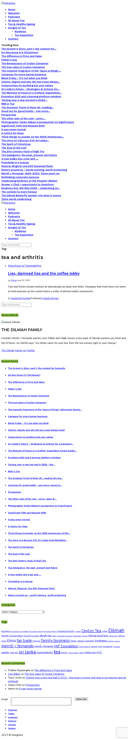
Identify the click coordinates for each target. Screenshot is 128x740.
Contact (13, 38)
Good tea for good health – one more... (25, 111)
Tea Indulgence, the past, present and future (29, 155)
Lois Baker (14, 674)
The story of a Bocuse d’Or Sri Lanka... (25, 140)
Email (4, 699)
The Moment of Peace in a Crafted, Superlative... (31, 92)
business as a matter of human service (27, 631)
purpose (116, 646)
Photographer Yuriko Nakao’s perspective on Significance (37, 122)
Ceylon (78, 631)
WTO (99, 652)
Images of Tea (17, 27)
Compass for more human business (23, 74)
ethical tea (113, 636)
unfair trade (73, 653)
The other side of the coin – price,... (23, 118)
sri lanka (27, 652)
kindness (101, 641)
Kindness (20, 31)
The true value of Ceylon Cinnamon (23, 67)
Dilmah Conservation (12, 635)
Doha (54, 636)
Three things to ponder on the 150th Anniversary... (32, 136)
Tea (39, 266)
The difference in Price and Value (21, 56)
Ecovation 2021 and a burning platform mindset (31, 96)
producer (108, 646)
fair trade (24, 640)
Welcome (14, 13)
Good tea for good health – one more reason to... (35, 485)
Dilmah (116, 630)
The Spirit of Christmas (16, 144)
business (6, 631)
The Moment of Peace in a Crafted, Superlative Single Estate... (42, 450)
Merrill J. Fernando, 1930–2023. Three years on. (30, 173)
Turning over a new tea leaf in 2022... (24, 100)
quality (5, 652)
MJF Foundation (66, 646)
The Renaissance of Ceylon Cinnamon (24, 63)
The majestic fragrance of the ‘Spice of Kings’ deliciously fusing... (45, 409)
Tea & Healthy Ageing (21, 24)
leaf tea (111, 641)
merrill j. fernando (17, 646)
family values (77, 640)
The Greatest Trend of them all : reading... (27, 107)
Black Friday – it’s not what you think (24, 78)
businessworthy (66, 631)
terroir (64, 652)
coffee (105, 631)
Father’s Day (9, 59)
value (81, 652)
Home (11, 9)
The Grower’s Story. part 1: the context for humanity (36, 368)
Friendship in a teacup (15, 162)
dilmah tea (46, 636)
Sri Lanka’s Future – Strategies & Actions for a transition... (41, 443)
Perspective (8, 114)
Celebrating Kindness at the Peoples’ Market (29, 180)
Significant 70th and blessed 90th (23, 125)
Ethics (11, 266)
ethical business (98, 636)
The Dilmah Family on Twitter (18, 350)
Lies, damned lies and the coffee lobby (44, 273)
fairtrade (36, 641)
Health (33, 266)
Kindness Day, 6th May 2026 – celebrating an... (30, 188)
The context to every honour (19, 191)
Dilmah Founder (31, 635)
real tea (14, 652)
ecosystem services (64, 636)
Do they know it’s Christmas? (19, 52)
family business (55, 640)
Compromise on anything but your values (27, 85)
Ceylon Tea (91, 630)
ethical (85, 636)
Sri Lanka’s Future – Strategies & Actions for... (30, 89)
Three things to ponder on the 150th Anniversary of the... (39, 533)
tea (57, 652)
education (77, 636)
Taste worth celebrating (16, 199)
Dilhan (14, 280)
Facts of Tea (22, 266)
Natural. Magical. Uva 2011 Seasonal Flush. (27, 166)
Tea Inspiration (24, 35)
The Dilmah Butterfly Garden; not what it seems (31, 195)
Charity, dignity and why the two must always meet (36, 430)
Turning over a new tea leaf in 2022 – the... (31, 464)
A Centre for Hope (12, 133)
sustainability (45, 652)
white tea (90, 652)
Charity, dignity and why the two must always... (30, 81)
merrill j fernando (44, 646)
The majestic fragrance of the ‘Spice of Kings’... (31, 70)
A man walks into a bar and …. (19, 158)
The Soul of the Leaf (13, 147)
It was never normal (13, 129)
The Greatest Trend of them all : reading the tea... (35, 478)
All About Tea (16, 20)
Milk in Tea (7, 103)
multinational (84, 646)
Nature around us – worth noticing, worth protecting (34, 169)
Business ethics (50, 631)
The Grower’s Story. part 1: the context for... (28, 48)
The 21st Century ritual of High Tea (22, 151)
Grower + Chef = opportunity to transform (27, 184)
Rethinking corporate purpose (20, 177)
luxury (117, 641)
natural (94, 646)
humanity (89, 640)
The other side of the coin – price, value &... (32, 499)
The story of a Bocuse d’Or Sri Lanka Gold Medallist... (37, 540)
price (100, 646)
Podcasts (14, 16)
